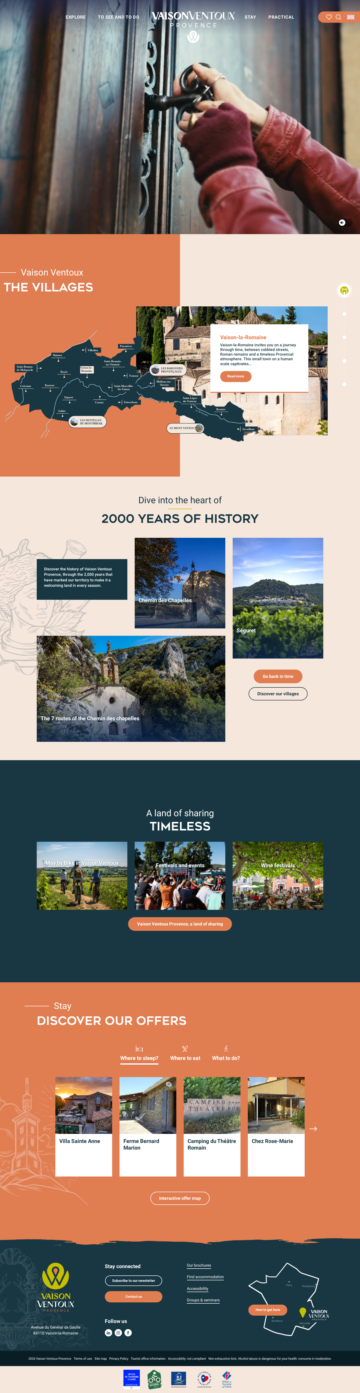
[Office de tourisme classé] (131, 1379)
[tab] (139, 1053)
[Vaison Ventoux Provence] (193, 27)
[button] (338, 17)
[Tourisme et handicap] (178, 1379)
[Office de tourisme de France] (227, 1379)
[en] (351, 17)
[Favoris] (329, 17)
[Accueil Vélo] (154, 1379)
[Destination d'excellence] (204, 1379)
